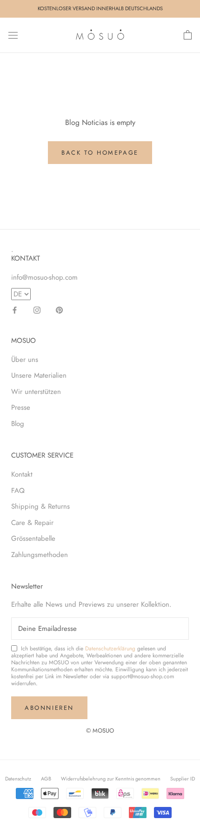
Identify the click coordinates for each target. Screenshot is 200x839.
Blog (17, 424)
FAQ (18, 490)
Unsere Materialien (39, 375)
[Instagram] (36, 309)
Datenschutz (18, 778)
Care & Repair (32, 523)
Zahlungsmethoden (39, 555)
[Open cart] (188, 35)
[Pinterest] (59, 309)
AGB (46, 778)
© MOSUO (100, 730)
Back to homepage (100, 152)
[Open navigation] (13, 35)
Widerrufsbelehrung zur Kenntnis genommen (110, 778)
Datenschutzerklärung (110, 648)
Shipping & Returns (40, 506)
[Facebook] (14, 309)
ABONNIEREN (49, 707)
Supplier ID (182, 778)
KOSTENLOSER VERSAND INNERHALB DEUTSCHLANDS (100, 8)
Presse (20, 407)
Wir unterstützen (36, 392)
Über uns (24, 359)
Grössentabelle (33, 538)
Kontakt (22, 474)
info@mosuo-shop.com (44, 277)
